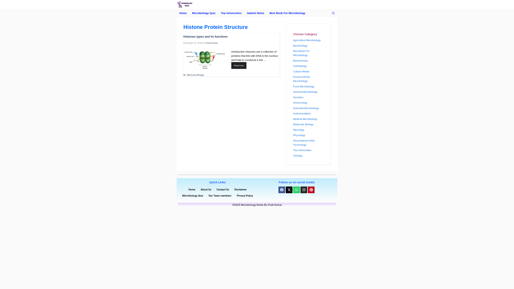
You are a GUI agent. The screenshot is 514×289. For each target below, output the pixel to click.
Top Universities (231, 13)
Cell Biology (300, 66)
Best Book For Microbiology (287, 13)
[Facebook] (281, 190)
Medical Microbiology (305, 119)
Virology (298, 155)
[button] (333, 13)
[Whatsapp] (296, 190)
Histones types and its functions (205, 36)
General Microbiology (305, 91)
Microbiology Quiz (204, 13)
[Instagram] (304, 190)
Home (183, 13)
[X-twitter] (289, 190)
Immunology (300, 102)
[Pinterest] (311, 190)
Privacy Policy (245, 195)
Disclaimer (240, 189)
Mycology (298, 129)
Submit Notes (255, 13)
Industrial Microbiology (306, 108)
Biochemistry (300, 60)
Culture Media (301, 71)
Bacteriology (300, 45)
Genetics (298, 97)
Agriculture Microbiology (307, 40)
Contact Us (223, 189)
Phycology (299, 135)
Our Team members (220, 195)
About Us (206, 189)
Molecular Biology (195, 75)
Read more (239, 65)
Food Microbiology (303, 86)
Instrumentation (302, 113)
